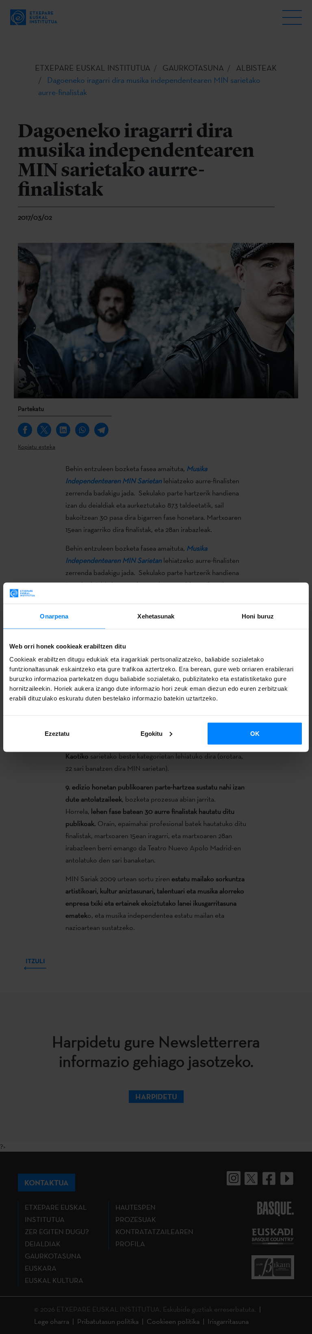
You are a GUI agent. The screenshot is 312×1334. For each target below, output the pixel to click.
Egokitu (151, 733)
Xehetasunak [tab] (155, 616)
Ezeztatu (57, 733)
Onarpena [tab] (54, 616)
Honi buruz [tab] (258, 616)
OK (255, 733)
